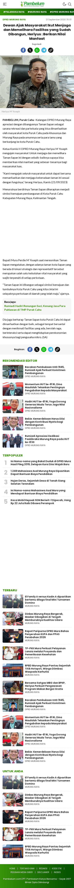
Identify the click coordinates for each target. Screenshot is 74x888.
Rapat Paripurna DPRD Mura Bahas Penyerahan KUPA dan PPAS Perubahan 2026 (47, 634)
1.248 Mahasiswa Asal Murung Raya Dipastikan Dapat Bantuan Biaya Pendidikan (40, 472)
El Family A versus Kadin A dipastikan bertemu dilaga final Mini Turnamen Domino (48, 599)
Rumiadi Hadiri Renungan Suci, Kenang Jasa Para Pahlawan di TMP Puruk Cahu (34, 307)
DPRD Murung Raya (14, 19)
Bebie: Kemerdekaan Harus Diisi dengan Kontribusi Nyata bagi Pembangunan (45, 422)
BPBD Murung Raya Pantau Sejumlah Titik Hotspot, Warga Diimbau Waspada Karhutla (48, 668)
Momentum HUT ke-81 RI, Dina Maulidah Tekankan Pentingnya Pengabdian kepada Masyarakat (46, 387)
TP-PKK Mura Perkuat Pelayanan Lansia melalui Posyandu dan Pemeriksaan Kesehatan (45, 651)
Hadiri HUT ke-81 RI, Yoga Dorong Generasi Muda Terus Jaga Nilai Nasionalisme (45, 404)
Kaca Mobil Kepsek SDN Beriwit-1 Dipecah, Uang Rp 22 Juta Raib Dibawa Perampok (41, 501)
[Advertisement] (37, 229)
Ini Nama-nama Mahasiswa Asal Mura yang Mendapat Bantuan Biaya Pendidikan (38, 492)
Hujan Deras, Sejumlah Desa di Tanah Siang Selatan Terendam (38, 482)
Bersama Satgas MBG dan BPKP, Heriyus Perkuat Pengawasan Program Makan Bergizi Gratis (45, 686)
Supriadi (36, 44)
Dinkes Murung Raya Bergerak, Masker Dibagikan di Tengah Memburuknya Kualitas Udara (44, 617)
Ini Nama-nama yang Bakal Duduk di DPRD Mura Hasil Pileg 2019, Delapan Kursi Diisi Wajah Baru (41, 463)
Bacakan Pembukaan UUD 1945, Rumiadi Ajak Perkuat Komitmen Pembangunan (45, 370)
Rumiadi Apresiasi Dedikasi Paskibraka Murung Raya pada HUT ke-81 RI (47, 439)
